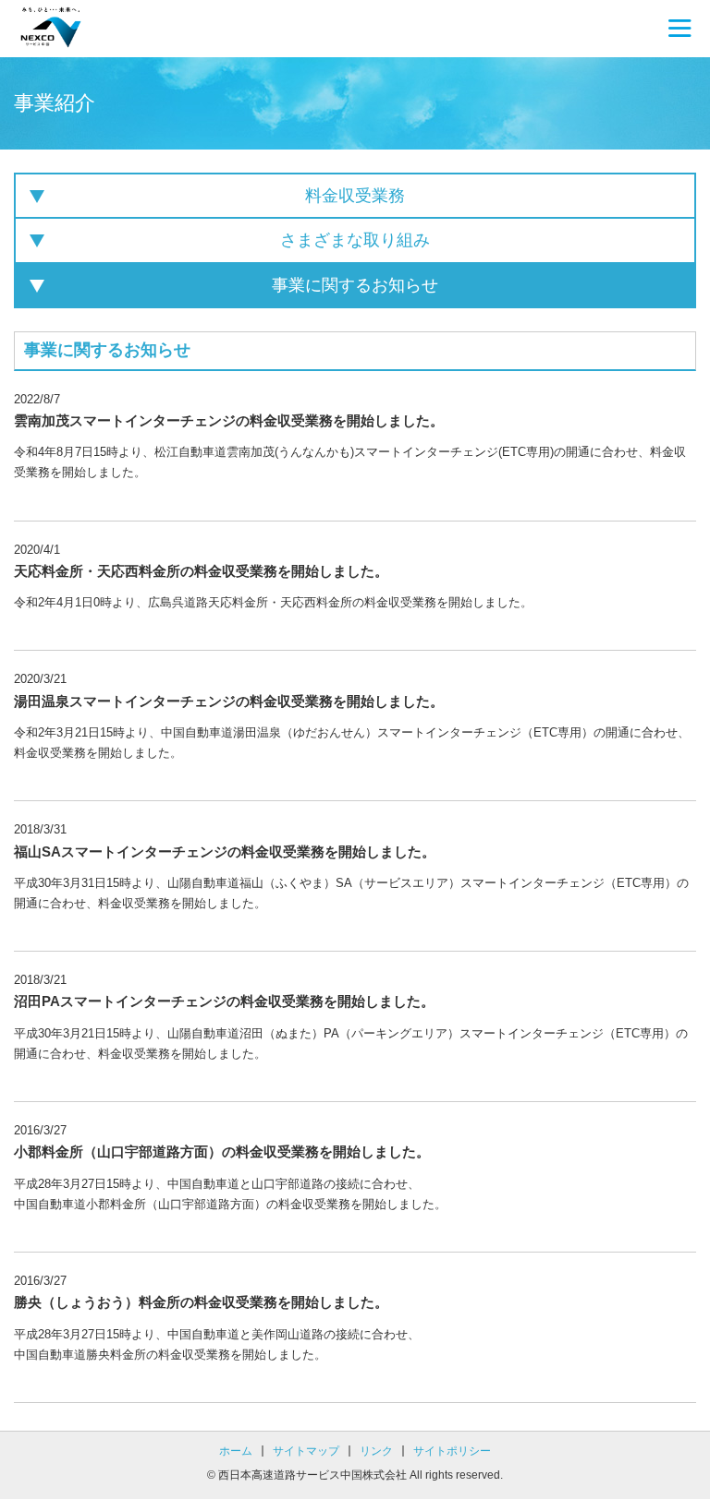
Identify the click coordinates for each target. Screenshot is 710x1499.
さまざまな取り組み (355, 240)
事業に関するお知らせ (355, 285)
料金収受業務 (355, 195)
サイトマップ (306, 1451)
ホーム (235, 1451)
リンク (376, 1451)
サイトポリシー (452, 1451)
